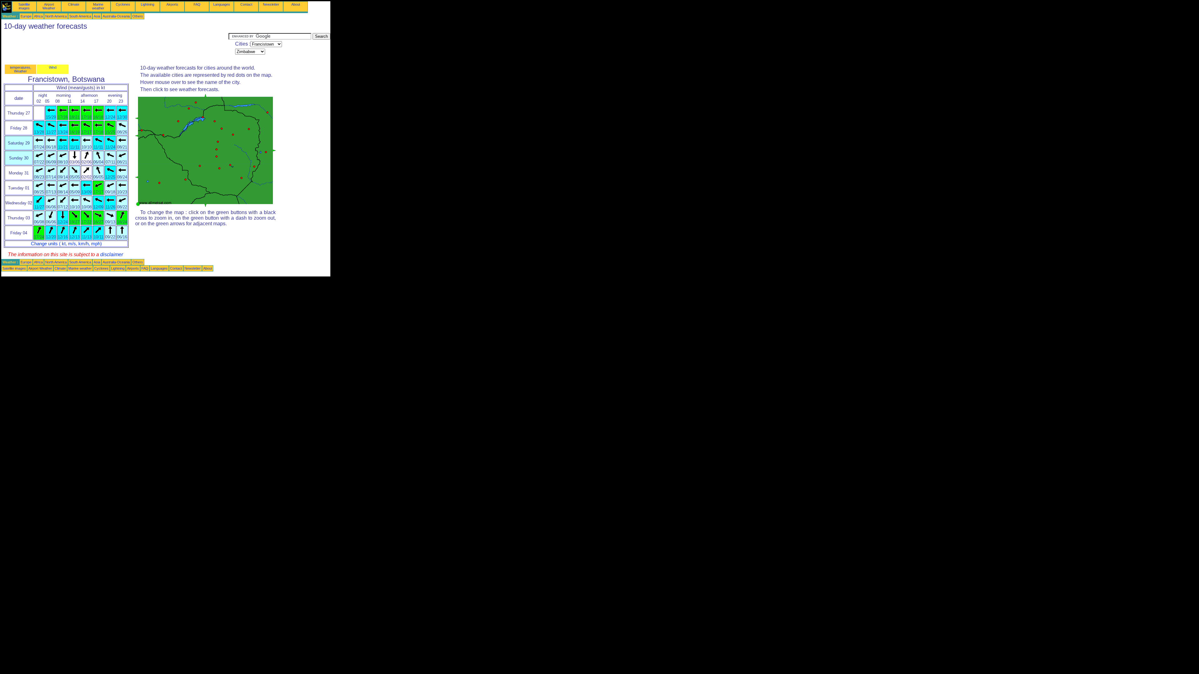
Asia (97, 16)
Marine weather (98, 6)
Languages (221, 4)
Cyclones (123, 4)
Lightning (147, 4)
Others (137, 16)
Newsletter (271, 4)
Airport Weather (48, 6)
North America (56, 16)
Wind (53, 67)
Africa (38, 16)
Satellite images (24, 6)
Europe (26, 16)
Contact (246, 4)
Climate (73, 4)
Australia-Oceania (116, 16)
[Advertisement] (115, 47)
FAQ (197, 4)
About (295, 4)
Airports (172, 4)
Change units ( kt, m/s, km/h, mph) (66, 243)
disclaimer (111, 254)
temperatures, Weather (20, 69)
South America (80, 16)
